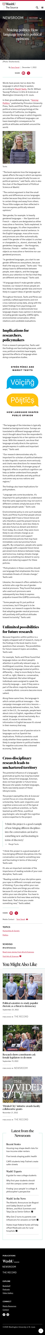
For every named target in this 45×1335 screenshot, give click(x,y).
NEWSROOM (13, 18)
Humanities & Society (11, 931)
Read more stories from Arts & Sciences (18, 952)
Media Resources (9, 1306)
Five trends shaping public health (21, 1157)
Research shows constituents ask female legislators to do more (19, 1056)
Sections (33, 18)
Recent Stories (13, 1144)
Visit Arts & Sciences (11, 956)
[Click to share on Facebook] (23, 73)
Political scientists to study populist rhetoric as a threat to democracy (20, 1004)
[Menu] (42, 5)
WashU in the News (16, 1198)
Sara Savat (15, 67)
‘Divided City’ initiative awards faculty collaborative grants (21, 1107)
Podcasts (6, 1289)
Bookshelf (6, 1286)
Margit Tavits (20, 89)
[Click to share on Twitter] (28, 73)
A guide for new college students (21, 1176)
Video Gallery (8, 1293)
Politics (5, 935)
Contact (6, 1310)
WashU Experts (14, 1171)
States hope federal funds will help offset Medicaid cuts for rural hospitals (22, 1228)
